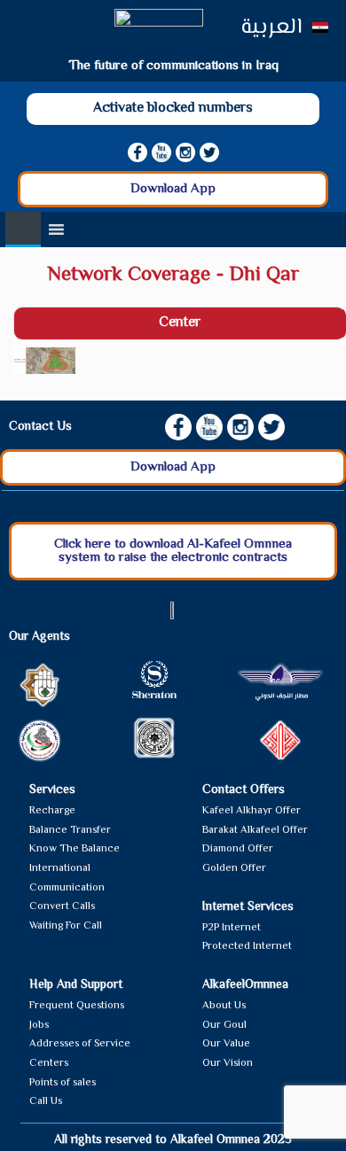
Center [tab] (180, 323)
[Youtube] (161, 152)
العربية (271, 28)
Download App (173, 189)
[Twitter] (209, 152)
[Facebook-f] (137, 152)
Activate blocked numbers (173, 108)
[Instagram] (185, 152)
